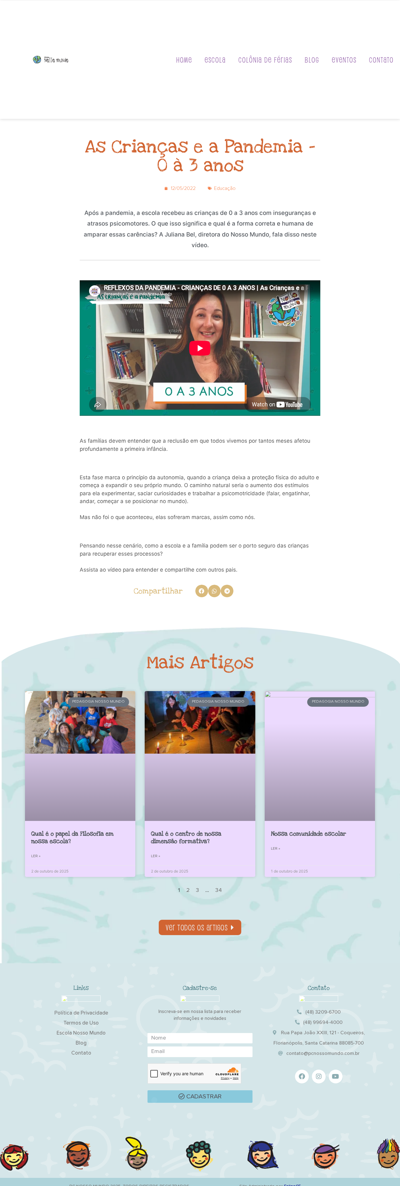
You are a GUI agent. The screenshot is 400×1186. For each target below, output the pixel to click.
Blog (312, 59)
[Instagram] (319, 1076)
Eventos (344, 59)
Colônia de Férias (265, 59)
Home (184, 59)
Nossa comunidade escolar (308, 834)
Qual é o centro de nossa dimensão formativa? (186, 837)
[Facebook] (302, 1076)
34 (218, 890)
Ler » (36, 856)
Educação (225, 188)
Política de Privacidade (81, 1013)
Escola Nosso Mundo (81, 1033)
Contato (381, 59)
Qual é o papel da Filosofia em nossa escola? (72, 837)
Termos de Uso (81, 1023)
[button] (201, 591)
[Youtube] (335, 1076)
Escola (215, 59)
